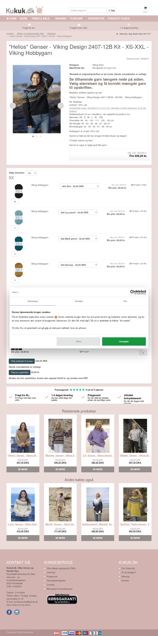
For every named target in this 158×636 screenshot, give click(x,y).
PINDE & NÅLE (41, 18)
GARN (23, 18)
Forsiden (10, 33)
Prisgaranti (52, 576)
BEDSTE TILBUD (119, 18)
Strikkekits (51, 33)
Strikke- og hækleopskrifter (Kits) (30, 33)
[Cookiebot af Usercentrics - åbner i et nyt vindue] (132, 292)
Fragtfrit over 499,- (79, 27)
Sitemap (126, 576)
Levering (51, 572)
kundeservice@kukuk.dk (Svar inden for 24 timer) (22, 603)
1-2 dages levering (129, 27)
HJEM (12, 18)
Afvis (78, 341)
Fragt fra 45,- (29, 27)
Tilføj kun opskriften (19, 372)
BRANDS (60, 18)
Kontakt (125, 580)
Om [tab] (125, 301)
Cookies (51, 584)
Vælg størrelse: (17, 172)
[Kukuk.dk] (25, 9)
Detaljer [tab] (79, 301)
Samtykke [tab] (32, 301)
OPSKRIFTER (95, 18)
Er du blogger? (129, 572)
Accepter (124, 341)
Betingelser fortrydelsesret (59, 588)
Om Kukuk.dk (128, 568)
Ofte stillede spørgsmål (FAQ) (61, 568)
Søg (112, 10)
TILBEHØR (76, 18)
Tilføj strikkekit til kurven (22, 361)
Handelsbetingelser (56, 580)
